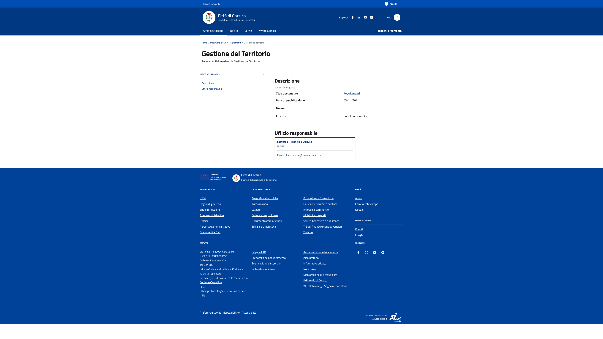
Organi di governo (210, 204)
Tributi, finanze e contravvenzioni (322, 226)
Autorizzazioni (260, 204)
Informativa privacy (314, 263)
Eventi (359, 229)
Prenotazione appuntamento (269, 258)
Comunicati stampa (366, 204)
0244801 (209, 265)
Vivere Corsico (267, 31)
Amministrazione (213, 31)
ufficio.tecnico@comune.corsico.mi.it (304, 155)
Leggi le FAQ (259, 252)
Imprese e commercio (316, 209)
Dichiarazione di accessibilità (320, 275)
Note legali (309, 269)
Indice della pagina (209, 74)
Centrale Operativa (211, 282)
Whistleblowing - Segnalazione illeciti (325, 286)
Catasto (256, 209)
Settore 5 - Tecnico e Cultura (294, 142)
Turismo (308, 232)
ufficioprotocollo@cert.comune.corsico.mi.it (223, 293)
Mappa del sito (231, 312)
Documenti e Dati (210, 232)
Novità (234, 31)
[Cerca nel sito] (397, 17)
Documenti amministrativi (267, 221)
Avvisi (358, 198)
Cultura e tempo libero (265, 215)
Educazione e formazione (318, 198)
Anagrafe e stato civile (265, 198)
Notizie (359, 209)
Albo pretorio (311, 258)
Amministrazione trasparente (320, 252)
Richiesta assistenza (263, 269)
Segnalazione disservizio (266, 263)
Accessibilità (249, 312)
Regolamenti (351, 93)
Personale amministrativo (215, 226)
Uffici (203, 198)
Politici (204, 221)
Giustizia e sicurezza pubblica (320, 204)
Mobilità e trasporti (314, 215)
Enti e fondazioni (210, 209)
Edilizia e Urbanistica (264, 226)
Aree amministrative (212, 215)
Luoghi (359, 235)
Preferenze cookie (210, 312)
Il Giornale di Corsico (315, 280)
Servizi (248, 31)
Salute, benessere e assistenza (321, 221)
